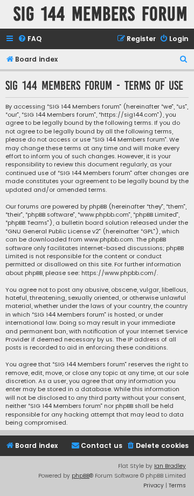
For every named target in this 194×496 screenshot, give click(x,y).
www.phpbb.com (108, 240)
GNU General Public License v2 (53, 231)
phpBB (80, 476)
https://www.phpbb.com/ (119, 273)
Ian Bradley (170, 466)
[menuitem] (29, 39)
